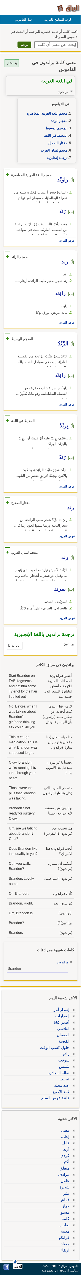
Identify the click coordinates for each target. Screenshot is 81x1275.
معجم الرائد (59, 121)
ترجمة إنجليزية (57, 158)
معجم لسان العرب (54, 150)
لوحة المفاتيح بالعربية (57, 19)
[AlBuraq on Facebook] (6, 1269)
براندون (62, 962)
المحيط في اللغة (55, 135)
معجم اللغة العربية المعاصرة (47, 113)
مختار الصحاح (57, 143)
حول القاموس (23, 19)
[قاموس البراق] (68, 8)
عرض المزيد (67, 240)
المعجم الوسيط (56, 128)
